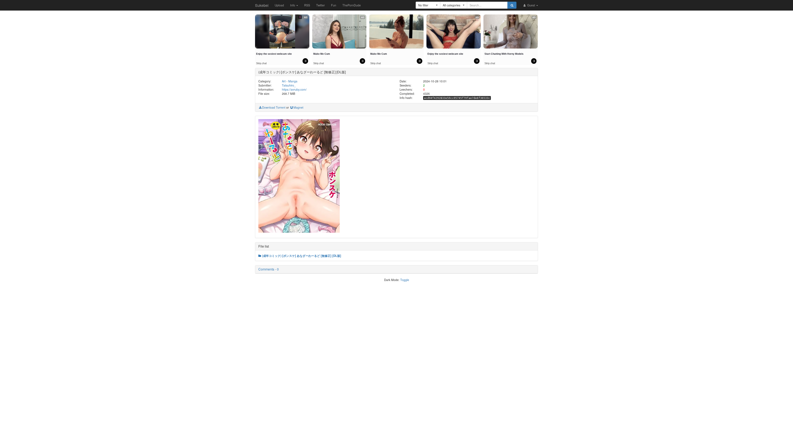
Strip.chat (261, 63)
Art (284, 81)
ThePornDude (351, 5)
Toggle (404, 280)
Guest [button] (531, 5)
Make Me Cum (321, 53)
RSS (307, 5)
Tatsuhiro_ (289, 85)
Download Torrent (273, 107)
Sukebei (261, 5)
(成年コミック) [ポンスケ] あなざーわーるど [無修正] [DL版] (301, 256)
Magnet (298, 107)
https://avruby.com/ (294, 89)
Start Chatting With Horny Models (504, 53)
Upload (279, 5)
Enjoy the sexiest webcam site (274, 53)
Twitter (320, 5)
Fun (333, 5)
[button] (428, 5)
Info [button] (293, 5)
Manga (292, 81)
